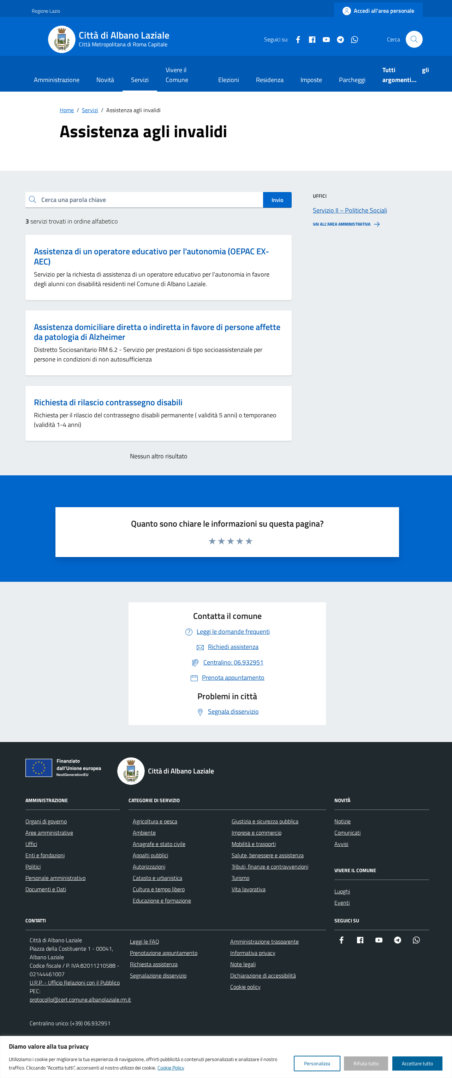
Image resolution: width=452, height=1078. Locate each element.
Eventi (342, 902)
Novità (105, 80)
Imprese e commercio (256, 832)
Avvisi (341, 844)
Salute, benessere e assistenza (268, 855)
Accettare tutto (417, 1063)
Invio (277, 200)
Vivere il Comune (177, 75)
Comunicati (347, 832)
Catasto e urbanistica (157, 878)
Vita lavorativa (249, 889)
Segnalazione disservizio (158, 975)
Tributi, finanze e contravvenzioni (270, 866)
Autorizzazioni (149, 866)
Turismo (240, 878)
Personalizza (317, 1063)
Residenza (270, 80)
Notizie (342, 821)
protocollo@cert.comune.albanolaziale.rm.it (80, 999)
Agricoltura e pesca (155, 821)
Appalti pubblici (150, 855)
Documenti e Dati (45, 889)
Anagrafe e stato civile (159, 844)
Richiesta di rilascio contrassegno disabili (108, 402)
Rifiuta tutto (366, 1063)
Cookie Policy (170, 1067)
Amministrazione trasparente (264, 941)
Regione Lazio (46, 11)
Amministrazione (56, 80)
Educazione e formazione (162, 900)
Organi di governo (46, 821)
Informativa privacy (252, 953)
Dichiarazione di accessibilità (263, 975)
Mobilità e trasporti (254, 844)
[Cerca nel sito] (414, 39)
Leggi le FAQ (144, 941)
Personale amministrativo (55, 878)
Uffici (31, 844)
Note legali (243, 964)
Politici (33, 866)
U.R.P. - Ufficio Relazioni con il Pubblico (75, 982)
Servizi (140, 80)
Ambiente (144, 832)
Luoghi (342, 891)
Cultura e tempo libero (159, 889)
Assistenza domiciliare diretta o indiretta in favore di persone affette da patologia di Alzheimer (157, 331)
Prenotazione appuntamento (163, 953)
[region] (226, 1057)
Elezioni (228, 80)
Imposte (311, 80)
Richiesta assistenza (154, 964)
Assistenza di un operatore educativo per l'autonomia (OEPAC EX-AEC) (151, 256)
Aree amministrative (49, 832)
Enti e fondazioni (45, 855)
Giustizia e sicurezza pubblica (265, 821)
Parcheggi (352, 80)
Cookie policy (245, 987)
